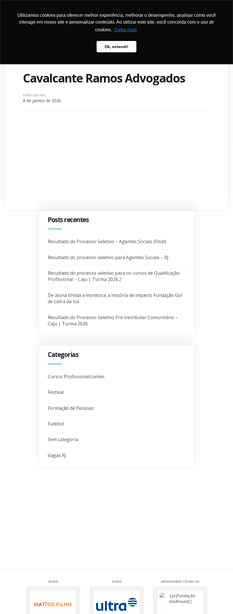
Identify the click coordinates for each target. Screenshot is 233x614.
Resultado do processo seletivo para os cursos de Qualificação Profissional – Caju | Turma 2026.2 (114, 276)
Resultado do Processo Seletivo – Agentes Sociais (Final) (107, 241)
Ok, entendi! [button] (116, 46)
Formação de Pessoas (71, 408)
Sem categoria (63, 439)
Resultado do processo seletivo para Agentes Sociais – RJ (108, 257)
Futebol (56, 424)
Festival (56, 392)
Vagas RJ (57, 455)
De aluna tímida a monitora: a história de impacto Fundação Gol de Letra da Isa (115, 298)
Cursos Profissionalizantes (76, 376)
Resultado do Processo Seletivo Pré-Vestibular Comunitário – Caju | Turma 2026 (113, 320)
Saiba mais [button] (125, 29)
